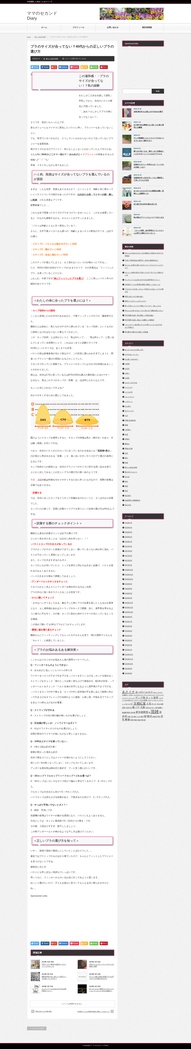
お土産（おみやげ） (132, 359)
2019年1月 (128, 523)
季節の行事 (129, 448)
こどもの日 (129, 392)
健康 (126, 425)
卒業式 (127, 439)
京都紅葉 (140, 703)
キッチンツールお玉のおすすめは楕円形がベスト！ (54, 990)
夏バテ (136, 707)
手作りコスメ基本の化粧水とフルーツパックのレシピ (54, 965)
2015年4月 (128, 635)
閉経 (135, 720)
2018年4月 (128, 527)
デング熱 (140, 697)
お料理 (127, 364)
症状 (129, 716)
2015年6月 (128, 626)
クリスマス (129, 387)
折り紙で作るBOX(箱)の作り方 (145, 204)
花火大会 (128, 505)
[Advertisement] (53, 95)
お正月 (127, 368)
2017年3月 (128, 556)
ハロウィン (129, 401)
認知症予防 (156, 716)
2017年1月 (128, 565)
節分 (126, 481)
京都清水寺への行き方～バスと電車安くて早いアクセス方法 (149, 179)
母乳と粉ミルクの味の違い (43, 1011)
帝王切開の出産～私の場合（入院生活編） (139, 315)
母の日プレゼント (131, 472)
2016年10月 (129, 579)
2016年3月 (128, 593)
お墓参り (125, 695)
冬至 (126, 434)
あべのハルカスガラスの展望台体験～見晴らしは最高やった (149, 192)
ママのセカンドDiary (100, 1045)
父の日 (127, 477)
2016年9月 (128, 584)
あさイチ (128, 692)
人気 (148, 703)
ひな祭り (128, 406)
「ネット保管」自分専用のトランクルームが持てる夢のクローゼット (149, 231)
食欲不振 (140, 720)
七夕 (126, 415)
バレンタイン (129, 397)
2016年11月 (129, 574)
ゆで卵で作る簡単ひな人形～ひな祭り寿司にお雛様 (149, 126)
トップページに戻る (37, 1028)
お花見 (127, 378)
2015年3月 (128, 640)
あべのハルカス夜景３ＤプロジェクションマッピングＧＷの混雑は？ (101, 990)
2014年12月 (129, 654)
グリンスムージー (149, 695)
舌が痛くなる (135, 716)
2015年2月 (128, 645)
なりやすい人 (138, 695)
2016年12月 (129, 570)
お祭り (127, 373)
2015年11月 (129, 607)
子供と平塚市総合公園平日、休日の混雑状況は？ (142, 260)
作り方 (154, 704)
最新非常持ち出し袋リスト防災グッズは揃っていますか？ (54, 977)
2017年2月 (128, 560)
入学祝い (128, 430)
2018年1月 (128, 541)
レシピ (129, 703)
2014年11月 (129, 659)
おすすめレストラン (132, 354)
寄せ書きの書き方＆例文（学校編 (136, 332)
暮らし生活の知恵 (40, 37)
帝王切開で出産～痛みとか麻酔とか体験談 (139, 320)
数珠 (128, 712)
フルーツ (151, 700)
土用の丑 (129, 707)
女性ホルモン (150, 707)
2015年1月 (128, 650)
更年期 (133, 712)
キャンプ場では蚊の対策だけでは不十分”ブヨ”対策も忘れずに (101, 977)
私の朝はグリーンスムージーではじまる (149, 217)
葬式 (142, 716)
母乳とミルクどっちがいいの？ (135, 301)
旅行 (126, 458)
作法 (158, 704)
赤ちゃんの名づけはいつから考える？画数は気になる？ (144, 310)
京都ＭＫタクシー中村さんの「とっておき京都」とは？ (149, 166)
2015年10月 (129, 612)
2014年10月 (129, 664)
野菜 (132, 720)
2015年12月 (129, 603)
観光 (149, 716)
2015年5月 (128, 631)
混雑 (155, 711)
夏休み (127, 444)
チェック (132, 698)
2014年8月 (128, 673)
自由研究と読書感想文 (132, 500)
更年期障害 (142, 712)
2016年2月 (128, 598)
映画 (126, 462)
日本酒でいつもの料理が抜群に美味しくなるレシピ (93, 1011)
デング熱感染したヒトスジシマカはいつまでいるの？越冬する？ (149, 139)
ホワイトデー (129, 411)
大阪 (142, 707)
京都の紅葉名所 (130, 420)
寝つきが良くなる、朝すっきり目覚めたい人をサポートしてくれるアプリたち (149, 152)
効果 (161, 704)
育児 (126, 491)
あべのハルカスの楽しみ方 (134, 350)
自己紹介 (128, 495)
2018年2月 (128, 537)
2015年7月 (128, 621)
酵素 (127, 719)
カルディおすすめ (131, 383)
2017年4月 (128, 551)
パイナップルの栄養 (140, 700)
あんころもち (158, 692)
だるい (131, 695)
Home (29, 37)
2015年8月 (128, 617)
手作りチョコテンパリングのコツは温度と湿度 (101, 965)
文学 (126, 453)
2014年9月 (128, 668)
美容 (126, 486)
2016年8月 (128, 588)
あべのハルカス (144, 692)
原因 (123, 707)
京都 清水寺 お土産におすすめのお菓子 (148, 112)
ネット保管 (152, 697)
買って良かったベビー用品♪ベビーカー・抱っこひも (143, 306)
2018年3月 (128, 532)
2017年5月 (128, 546)
